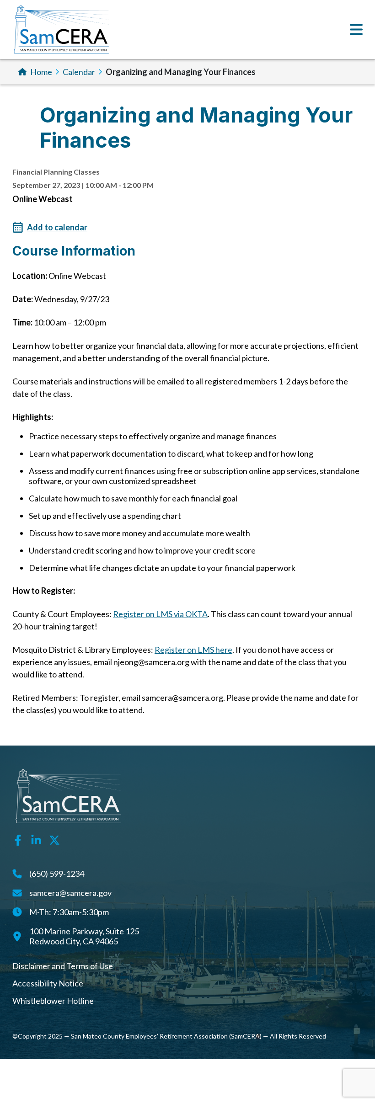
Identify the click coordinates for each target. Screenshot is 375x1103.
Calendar (79, 72)
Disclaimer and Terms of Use (62, 966)
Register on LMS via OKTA (160, 614)
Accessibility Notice (47, 983)
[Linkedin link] (36, 839)
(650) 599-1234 (56, 874)
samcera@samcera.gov (70, 893)
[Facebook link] (17, 839)
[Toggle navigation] (356, 29)
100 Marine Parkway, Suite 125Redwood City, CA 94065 (84, 936)
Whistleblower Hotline (53, 1001)
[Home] (61, 29)
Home (41, 72)
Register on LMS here (193, 650)
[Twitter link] (54, 839)
